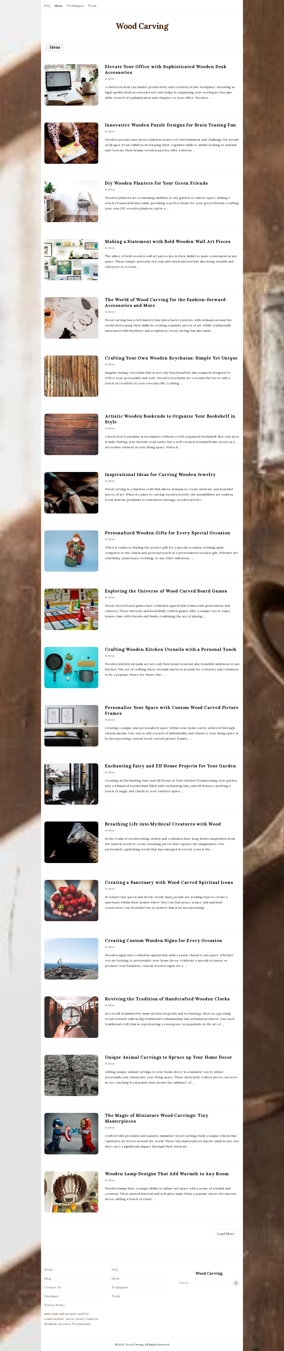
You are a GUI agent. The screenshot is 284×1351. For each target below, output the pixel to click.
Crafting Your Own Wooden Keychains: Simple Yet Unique (171, 358)
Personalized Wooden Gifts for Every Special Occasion (167, 532)
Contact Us (52, 1287)
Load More (226, 1234)
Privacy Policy (54, 1305)
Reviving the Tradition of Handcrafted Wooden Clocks (167, 998)
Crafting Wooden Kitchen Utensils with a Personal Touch (171, 649)
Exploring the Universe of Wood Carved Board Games (166, 591)
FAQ (47, 6)
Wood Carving (142, 26)
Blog (47, 1278)
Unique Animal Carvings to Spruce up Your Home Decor (168, 1057)
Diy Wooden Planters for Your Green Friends (156, 183)
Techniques (75, 6)
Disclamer (51, 1296)
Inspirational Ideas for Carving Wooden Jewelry (160, 474)
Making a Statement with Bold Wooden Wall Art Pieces (168, 241)
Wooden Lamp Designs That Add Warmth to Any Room (167, 1173)
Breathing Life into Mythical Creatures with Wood (163, 824)
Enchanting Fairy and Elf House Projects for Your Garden (170, 765)
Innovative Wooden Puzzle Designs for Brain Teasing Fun (170, 125)
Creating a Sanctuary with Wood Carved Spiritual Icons (169, 882)
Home (48, 1270)
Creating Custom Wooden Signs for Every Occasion (163, 940)
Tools (92, 6)
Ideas (58, 6)
